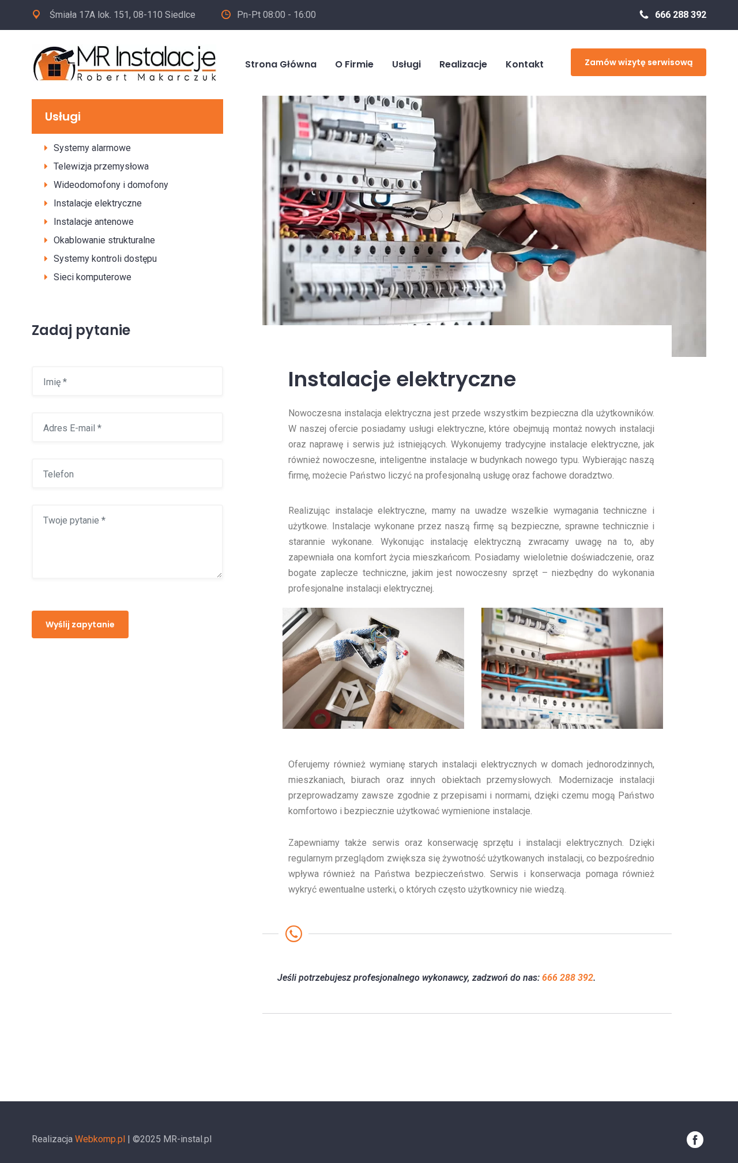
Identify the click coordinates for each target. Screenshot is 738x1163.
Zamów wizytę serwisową (638, 62)
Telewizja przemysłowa (101, 166)
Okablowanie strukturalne (104, 240)
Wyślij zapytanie (80, 624)
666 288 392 (680, 14)
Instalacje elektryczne (98, 203)
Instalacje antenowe (94, 221)
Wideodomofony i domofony (111, 184)
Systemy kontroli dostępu (105, 258)
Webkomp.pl (100, 1139)
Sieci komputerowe (92, 277)
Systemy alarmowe (92, 147)
